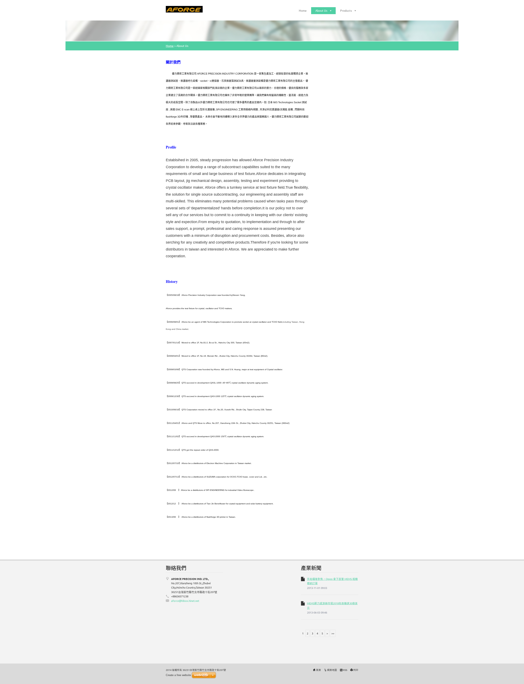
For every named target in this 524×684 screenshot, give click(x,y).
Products (346, 10)
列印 (355, 670)
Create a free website (178, 675)
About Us (321, 10)
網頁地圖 (332, 670)
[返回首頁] (184, 9)
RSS (345, 670)
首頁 (318, 670)
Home (303, 10)
